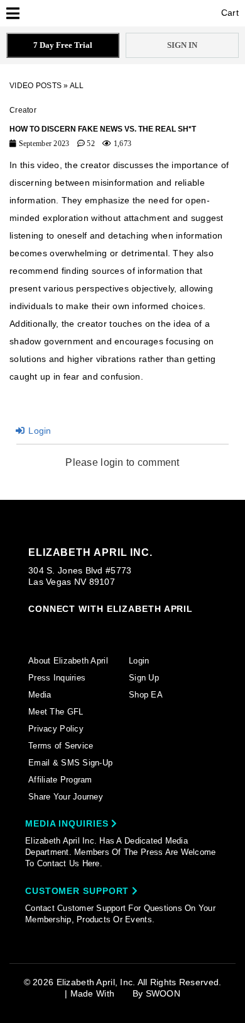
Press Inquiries (56, 677)
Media (39, 694)
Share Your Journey (65, 796)
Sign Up (144, 677)
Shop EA (146, 694)
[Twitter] (106, 628)
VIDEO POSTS (35, 85)
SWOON (163, 993)
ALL (77, 85)
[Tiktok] (82, 627)
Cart (229, 13)
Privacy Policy (56, 728)
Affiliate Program (60, 779)
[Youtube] (130, 629)
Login (39, 431)
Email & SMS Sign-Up (70, 762)
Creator (22, 110)
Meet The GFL (55, 711)
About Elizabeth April (68, 660)
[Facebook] (57, 628)
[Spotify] (154, 628)
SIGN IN (182, 45)
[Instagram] (34, 627)
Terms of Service (60, 745)
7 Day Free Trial (62, 45)
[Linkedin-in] (178, 627)
